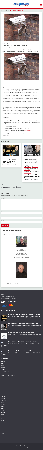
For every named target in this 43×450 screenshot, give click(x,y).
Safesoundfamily (27, 130)
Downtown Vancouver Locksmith (30, 159)
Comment (3, 198)
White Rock (3, 390)
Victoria (2, 406)
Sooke (2, 426)
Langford (2, 414)
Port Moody (3, 383)
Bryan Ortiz (36, 179)
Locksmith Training (27, 166)
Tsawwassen (3, 400)
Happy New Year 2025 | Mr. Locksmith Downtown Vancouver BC (10, 161)
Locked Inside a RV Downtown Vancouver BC (19, 350)
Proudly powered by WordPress (13, 447)
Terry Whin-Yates (13, 47)
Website (2, 220)
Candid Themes (33, 447)
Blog (7, 43)
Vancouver (3, 361)
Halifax (2, 435)
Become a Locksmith (28, 157)
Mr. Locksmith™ (27, 169)
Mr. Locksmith (35, 166)
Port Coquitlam (4, 381)
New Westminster (4, 379)
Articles (4, 43)
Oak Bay (2, 410)
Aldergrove (3, 404)
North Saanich (4, 424)
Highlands (3, 428)
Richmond (3, 367)
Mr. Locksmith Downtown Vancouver (31, 168)
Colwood (2, 416)
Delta (2, 373)
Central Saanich (4, 422)
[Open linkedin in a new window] (12, 310)
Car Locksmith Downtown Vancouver (8, 298)
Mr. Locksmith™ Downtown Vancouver (31, 171)
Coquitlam (3, 369)
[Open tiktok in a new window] (14, 310)
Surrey (2, 363)
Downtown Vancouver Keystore (7, 296)
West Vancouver (4, 377)
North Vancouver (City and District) (8, 375)
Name (2, 211)
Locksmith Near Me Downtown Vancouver (30, 164)
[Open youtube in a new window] (7, 310)
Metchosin (3, 431)
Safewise (7, 102)
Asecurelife (5, 114)
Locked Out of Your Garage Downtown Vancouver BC (21, 332)
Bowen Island (3, 396)
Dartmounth (3, 437)
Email (2, 215)
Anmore (2, 392)
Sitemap (2, 294)
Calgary (2, 433)
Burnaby (2, 365)
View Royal (3, 420)
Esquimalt (3, 412)
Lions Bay (3, 398)
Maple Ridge (3, 386)
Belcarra (2, 394)
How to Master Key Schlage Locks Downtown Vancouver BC (32, 176)
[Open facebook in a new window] (1, 310)
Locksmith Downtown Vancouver (30, 162)
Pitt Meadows (4, 388)
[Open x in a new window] (4, 310)
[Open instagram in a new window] (9, 310)
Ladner (2, 402)
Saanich (2, 408)
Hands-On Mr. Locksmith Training (30, 161)
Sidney (2, 418)
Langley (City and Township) (6, 371)
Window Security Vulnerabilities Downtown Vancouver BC (22, 341)
